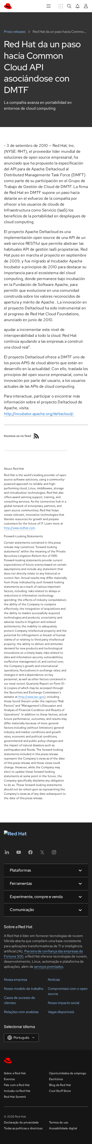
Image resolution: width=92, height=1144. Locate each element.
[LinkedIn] (7, 853)
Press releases (15, 31)
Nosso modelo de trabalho (23, 988)
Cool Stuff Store (60, 1091)
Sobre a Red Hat (15, 1073)
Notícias (54, 979)
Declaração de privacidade (21, 1122)
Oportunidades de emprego (67, 1073)
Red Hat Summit (15, 1097)
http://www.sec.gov (31, 697)
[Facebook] (30, 853)
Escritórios (56, 1079)
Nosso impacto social (63, 1003)
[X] (42, 853)
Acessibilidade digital (63, 1128)
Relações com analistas (21, 1012)
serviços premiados (48, 966)
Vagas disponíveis (61, 1012)
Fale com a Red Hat (17, 1085)
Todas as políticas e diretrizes (23, 1128)
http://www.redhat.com (19, 528)
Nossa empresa (15, 979)
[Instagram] (54, 853)
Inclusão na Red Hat (17, 1091)
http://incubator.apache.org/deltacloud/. (39, 413)
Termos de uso (58, 1122)
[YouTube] (19, 853)
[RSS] (36, 436)
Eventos (9, 1079)
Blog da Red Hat (60, 1085)
